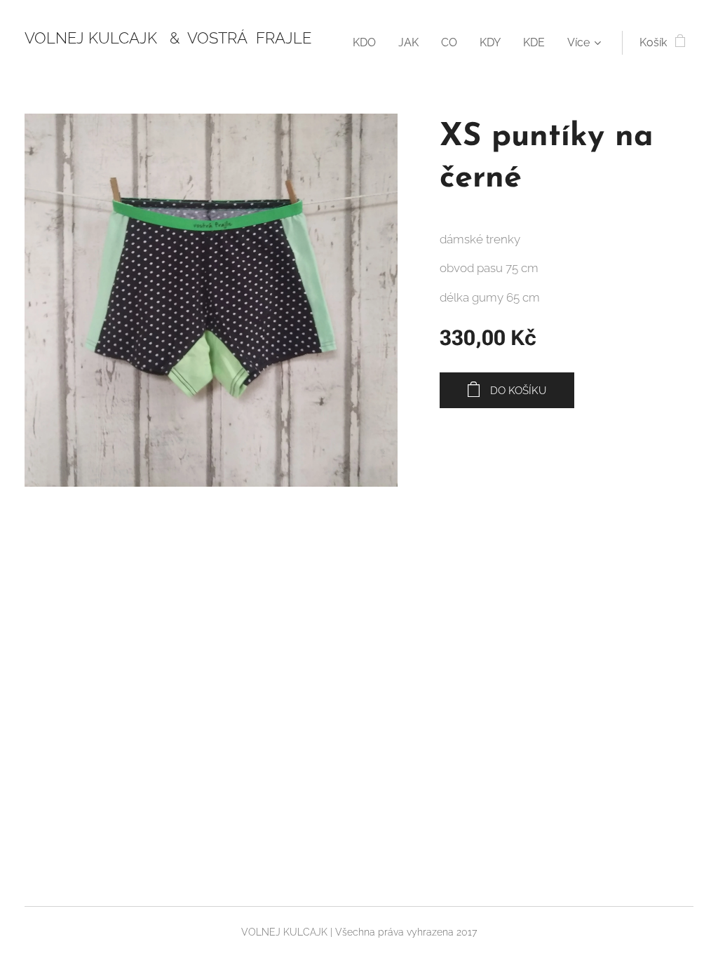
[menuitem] (368, 42)
